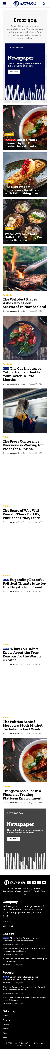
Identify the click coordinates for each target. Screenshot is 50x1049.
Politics (6, 437)
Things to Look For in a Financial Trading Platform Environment (22, 794)
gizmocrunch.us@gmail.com (15, 311)
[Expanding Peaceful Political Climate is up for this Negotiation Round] (25, 549)
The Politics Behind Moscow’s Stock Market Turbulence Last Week (23, 725)
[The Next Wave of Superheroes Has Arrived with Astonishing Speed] (25, 174)
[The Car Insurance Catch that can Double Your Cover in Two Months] (25, 338)
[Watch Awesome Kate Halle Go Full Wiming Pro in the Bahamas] (25, 221)
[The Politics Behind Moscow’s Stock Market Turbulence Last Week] (25, 691)
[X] (39, 882)
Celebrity (9, 134)
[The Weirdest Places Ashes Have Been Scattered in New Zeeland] (25, 268)
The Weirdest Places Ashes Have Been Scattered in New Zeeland (24, 303)
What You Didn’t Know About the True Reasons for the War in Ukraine (22, 654)
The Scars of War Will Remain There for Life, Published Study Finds (22, 514)
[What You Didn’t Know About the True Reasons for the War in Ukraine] (25, 618)
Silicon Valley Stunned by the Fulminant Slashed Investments (20, 939)
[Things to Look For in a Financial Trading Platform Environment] (25, 760)
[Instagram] (34, 882)
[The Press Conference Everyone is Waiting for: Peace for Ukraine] (25, 410)
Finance (7, 787)
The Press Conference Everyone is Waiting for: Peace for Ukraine (23, 445)
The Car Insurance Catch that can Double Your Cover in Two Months (22, 374)
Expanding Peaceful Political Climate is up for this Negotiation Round (24, 583)
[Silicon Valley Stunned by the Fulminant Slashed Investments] (25, 127)
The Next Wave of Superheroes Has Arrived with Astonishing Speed (24, 949)
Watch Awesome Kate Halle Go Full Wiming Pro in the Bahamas (25, 960)
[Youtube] (44, 882)
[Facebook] (29, 882)
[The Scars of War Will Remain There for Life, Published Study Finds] (25, 480)
